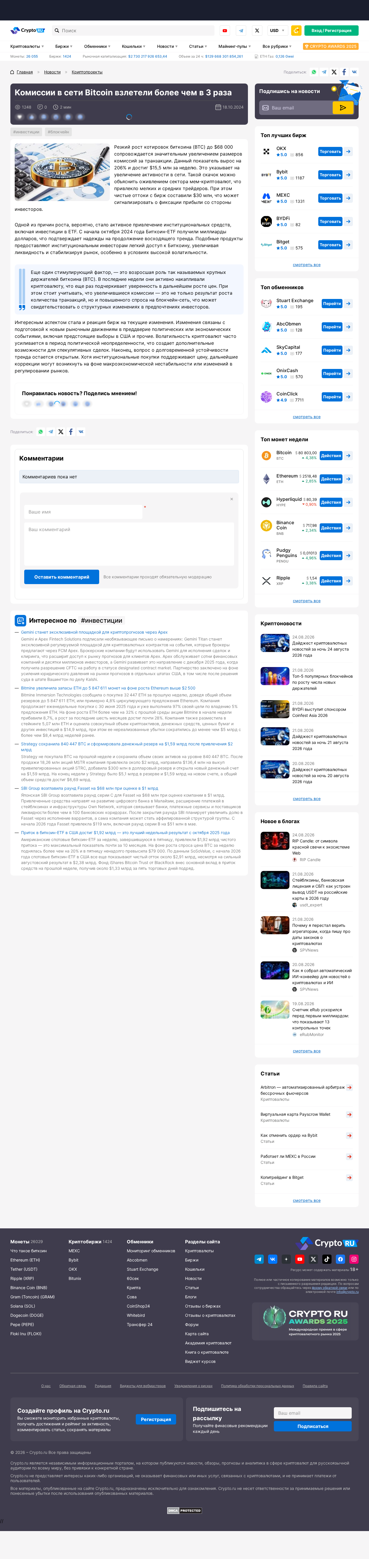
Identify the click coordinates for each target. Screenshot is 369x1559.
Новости (165, 46)
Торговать (330, 151)
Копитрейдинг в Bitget (282, 1177)
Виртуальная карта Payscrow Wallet (295, 1114)
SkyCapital (288, 347)
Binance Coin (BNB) (28, 1287)
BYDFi (283, 218)
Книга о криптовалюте (207, 1352)
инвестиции (27, 131)
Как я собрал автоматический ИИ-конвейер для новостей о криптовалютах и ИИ (322, 976)
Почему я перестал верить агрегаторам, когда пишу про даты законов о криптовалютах (321, 934)
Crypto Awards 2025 (333, 46)
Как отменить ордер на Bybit (289, 1135)
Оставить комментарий (61, 577)
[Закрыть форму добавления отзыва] (231, 499)
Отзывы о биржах (203, 1306)
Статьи (196, 46)
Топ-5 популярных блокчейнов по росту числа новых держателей (322, 682)
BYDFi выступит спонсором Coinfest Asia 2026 (319, 712)
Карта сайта (197, 1333)
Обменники (95, 46)
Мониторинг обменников (151, 1250)
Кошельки (132, 46)
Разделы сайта (202, 1241)
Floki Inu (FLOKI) (26, 1333)
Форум (192, 1324)
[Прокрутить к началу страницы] (356, 1523)
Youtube (225, 30)
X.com (334, 72)
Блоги (190, 1296)
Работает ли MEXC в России (288, 1156)
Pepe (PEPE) (22, 1324)
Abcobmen (137, 1259)
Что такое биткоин (28, 1250)
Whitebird (136, 1315)
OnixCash (287, 370)
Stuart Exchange (294, 300)
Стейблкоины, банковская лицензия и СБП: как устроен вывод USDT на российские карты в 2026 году (321, 889)
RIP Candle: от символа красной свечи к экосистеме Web (321, 846)
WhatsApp (314, 72)
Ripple (283, 577)
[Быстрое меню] (296, 30)
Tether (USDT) (23, 1269)
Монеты (19, 1241)
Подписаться (313, 1426)
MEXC (283, 195)
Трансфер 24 (140, 1324)
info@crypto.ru (347, 1292)
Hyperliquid (289, 499)
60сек (133, 1278)
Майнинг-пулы (233, 46)
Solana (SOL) (22, 1306)
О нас (46, 1386)
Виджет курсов (200, 1361)
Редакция (103, 1386)
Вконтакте (354, 72)
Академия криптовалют (208, 1342)
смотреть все (307, 264)
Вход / (318, 30)
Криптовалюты (25, 46)
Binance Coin (285, 525)
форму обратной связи (329, 1288)
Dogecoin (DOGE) (27, 1315)
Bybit (282, 171)
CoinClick (287, 393)
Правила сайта (315, 1386)
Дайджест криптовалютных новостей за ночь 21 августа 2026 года (320, 742)
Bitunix (75, 1278)
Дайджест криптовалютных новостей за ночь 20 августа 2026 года (320, 775)
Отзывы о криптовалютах (210, 1315)
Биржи (62, 46)
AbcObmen (288, 323)
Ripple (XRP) (22, 1278)
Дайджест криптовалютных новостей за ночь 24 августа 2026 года (320, 649)
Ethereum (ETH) (25, 1259)
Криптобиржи (85, 1241)
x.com (257, 30)
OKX (281, 148)
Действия (331, 455)
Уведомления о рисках (193, 1386)
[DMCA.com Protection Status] (184, 1510)
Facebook (344, 72)
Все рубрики (275, 46)
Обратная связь (72, 1386)
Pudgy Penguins (286, 553)
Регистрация (338, 30)
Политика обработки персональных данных (257, 1386)
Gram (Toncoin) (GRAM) (32, 1296)
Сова (132, 1296)
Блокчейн (59, 131)
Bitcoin (284, 452)
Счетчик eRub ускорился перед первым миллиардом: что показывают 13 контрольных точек (320, 1018)
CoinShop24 (138, 1306)
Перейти (332, 303)
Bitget (282, 241)
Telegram (241, 30)
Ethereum (287, 475)
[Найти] (57, 30)
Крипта (134, 1287)
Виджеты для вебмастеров (143, 1386)
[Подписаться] (343, 107)
